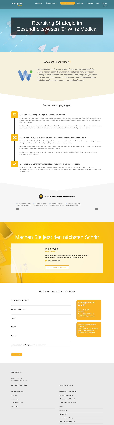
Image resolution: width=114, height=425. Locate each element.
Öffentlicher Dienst (17, 402)
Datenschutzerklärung (66, 418)
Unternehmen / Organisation (20, 300)
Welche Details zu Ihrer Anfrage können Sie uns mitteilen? (28, 345)
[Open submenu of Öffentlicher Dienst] (58, 3)
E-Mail (13, 327)
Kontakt (14, 395)
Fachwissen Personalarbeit (68, 391)
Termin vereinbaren (18, 391)
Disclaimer (63, 414)
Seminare (15, 406)
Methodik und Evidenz (66, 395)
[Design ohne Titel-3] (17, 3)
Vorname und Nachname (19, 309)
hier (93, 328)
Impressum (63, 410)
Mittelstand (15, 399)
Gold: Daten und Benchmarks (69, 402)
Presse (62, 406)
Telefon (13, 336)
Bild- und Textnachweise (67, 421)
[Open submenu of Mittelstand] (43, 3)
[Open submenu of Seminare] (84, 3)
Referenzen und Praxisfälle (68, 399)
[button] (17, 209)
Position (13, 318)
